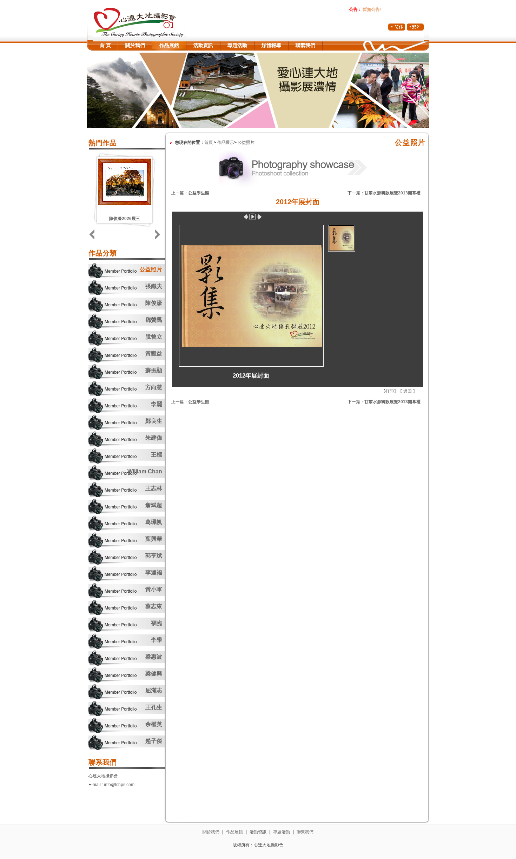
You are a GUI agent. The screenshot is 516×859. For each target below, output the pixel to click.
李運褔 (153, 572)
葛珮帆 (153, 522)
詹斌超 (153, 505)
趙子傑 (153, 741)
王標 (156, 455)
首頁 (208, 142)
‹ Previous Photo (245, 216)
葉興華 (153, 539)
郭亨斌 (153, 556)
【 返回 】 (407, 391)
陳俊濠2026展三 (124, 218)
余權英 (153, 724)
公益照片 (151, 269)
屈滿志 (153, 690)
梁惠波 (153, 657)
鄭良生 (153, 421)
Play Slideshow (252, 216)
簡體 (396, 27)
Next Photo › (260, 216)
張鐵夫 (153, 286)
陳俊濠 (153, 303)
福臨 (156, 623)
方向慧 (153, 387)
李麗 (156, 404)
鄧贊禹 (153, 320)
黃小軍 (153, 589)
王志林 (153, 488)
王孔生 (153, 707)
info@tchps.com (119, 784)
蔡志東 (153, 606)
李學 (156, 640)
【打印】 (389, 391)
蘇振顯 (153, 370)
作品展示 (225, 142)
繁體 (415, 27)
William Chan (144, 471)
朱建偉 (153, 438)
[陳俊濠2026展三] (124, 203)
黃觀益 (153, 354)
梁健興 (153, 674)
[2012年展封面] (251, 295)
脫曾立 (153, 337)
